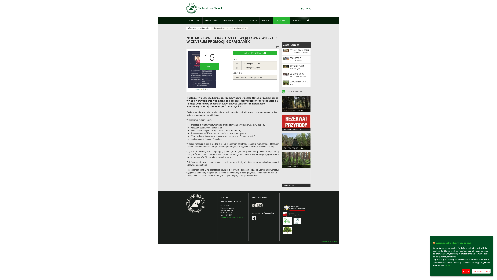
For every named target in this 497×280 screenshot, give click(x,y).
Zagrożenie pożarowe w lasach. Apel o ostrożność (297, 62)
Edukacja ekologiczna (293, 148)
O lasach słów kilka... (293, 167)
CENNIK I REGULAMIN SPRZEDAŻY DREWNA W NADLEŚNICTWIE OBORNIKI (299, 54)
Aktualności (204, 28)
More (447, 265)
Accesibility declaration (329, 241)
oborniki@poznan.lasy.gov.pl (232, 217)
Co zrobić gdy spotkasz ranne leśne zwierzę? (298, 76)
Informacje (192, 28)
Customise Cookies (481, 271)
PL (302, 9)
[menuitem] (194, 20)
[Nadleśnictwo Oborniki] (191, 8)
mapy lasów (289, 185)
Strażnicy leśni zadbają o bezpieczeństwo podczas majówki (298, 70)
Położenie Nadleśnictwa (294, 111)
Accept (466, 271)
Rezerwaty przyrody (292, 129)
